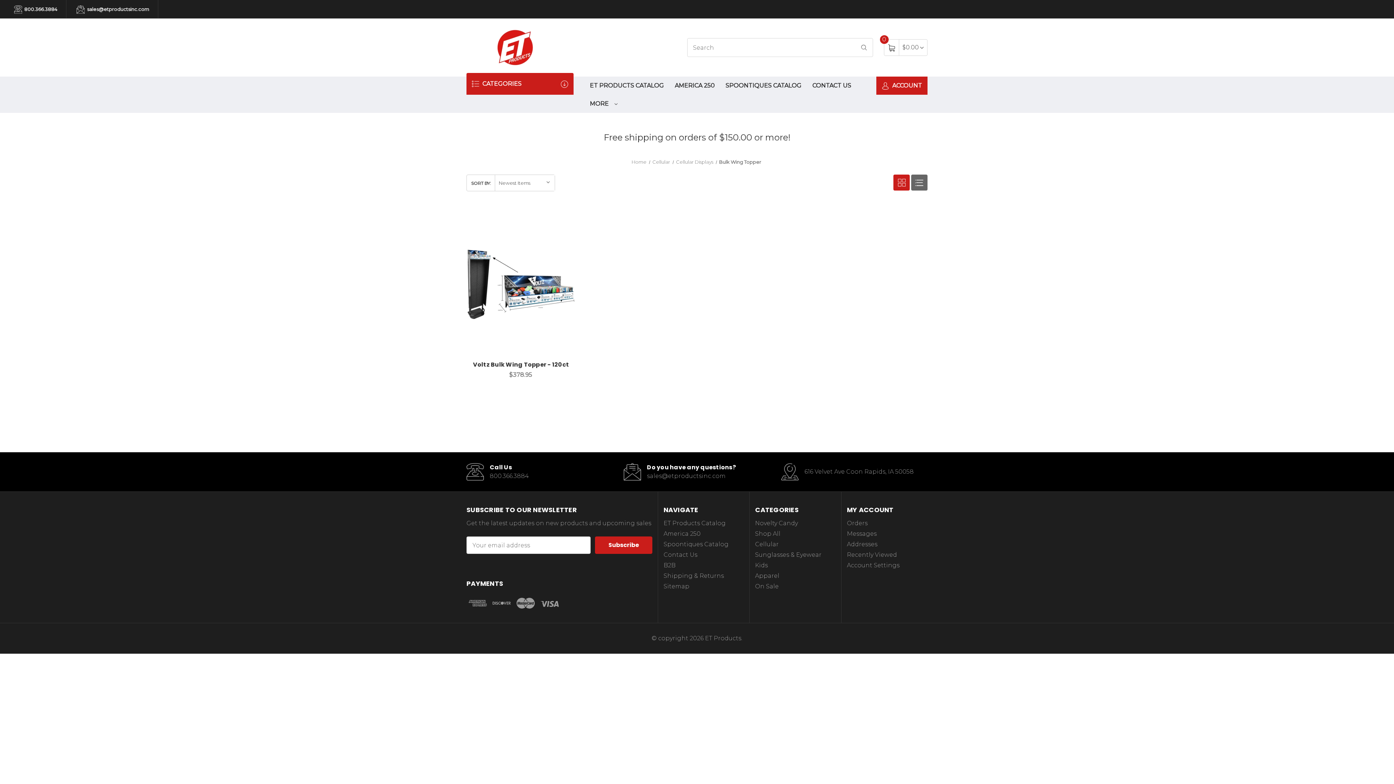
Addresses (862, 544)
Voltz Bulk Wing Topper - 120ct (521, 364)
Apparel (767, 575)
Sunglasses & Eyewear (788, 554)
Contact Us (831, 85)
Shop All (767, 533)
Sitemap (676, 586)
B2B (670, 565)
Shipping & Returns (694, 575)
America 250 (695, 85)
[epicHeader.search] (864, 47)
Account (906, 85)
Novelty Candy (776, 523)
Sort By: (481, 183)
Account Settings (873, 565)
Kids (761, 565)
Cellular (767, 544)
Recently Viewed (872, 554)
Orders (857, 523)
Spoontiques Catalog (764, 85)
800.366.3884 (40, 9)
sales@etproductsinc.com (117, 9)
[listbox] (525, 183)
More (600, 103)
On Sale (767, 586)
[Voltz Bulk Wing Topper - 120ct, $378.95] (521, 284)
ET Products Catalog (627, 85)
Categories (501, 83)
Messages (862, 533)
